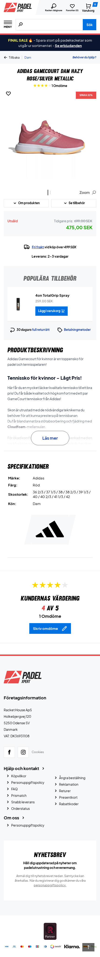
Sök (90, 25)
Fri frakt (38, 247)
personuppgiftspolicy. (50, 885)
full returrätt (41, 330)
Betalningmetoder (77, 330)
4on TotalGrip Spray (52, 295)
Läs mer (50, 438)
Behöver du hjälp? (84, 57)
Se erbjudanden (68, 45)
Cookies (38, 752)
